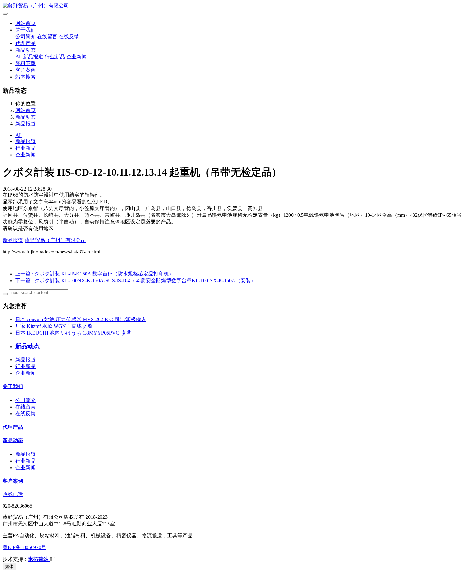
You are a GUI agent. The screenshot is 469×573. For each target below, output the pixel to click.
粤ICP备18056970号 (24, 547)
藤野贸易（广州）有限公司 (55, 240)
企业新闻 (76, 56)
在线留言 (47, 36)
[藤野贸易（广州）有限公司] (234, 6)
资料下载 (25, 63)
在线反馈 (69, 36)
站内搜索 (25, 76)
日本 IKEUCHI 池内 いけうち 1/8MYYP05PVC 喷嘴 (73, 333)
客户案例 (25, 70)
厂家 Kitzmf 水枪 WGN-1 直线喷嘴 (53, 326)
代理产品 (25, 43)
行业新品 (55, 56)
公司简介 (25, 36)
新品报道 (33, 56)
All (18, 56)
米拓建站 (39, 559)
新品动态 (25, 50)
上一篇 (94, 273)
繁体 (9, 566)
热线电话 (13, 494)
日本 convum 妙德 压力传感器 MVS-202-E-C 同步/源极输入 (80, 319)
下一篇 (135, 280)
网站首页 (25, 23)
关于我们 (25, 30)
